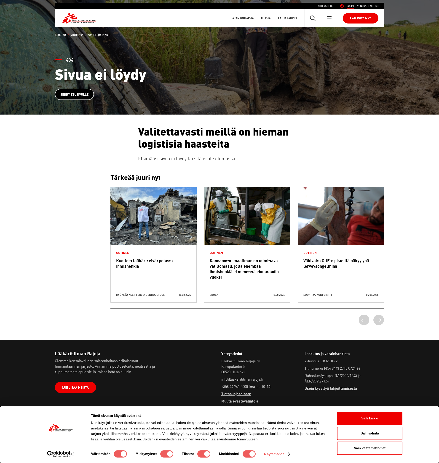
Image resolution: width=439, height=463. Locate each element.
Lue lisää (153, 227)
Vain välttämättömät (369, 448)
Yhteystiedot (326, 6)
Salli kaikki (369, 418)
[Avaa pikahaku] (313, 18)
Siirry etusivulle (74, 94)
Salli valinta (370, 433)
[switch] (166, 454)
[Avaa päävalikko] (329, 18)
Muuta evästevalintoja (239, 401)
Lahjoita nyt (360, 18)
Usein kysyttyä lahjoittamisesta (331, 388)
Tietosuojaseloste (236, 394)
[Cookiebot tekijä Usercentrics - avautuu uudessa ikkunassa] (61, 454)
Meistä (266, 18)
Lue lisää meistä (75, 387)
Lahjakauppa (287, 18)
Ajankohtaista (243, 18)
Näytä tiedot (274, 454)
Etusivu (60, 35)
